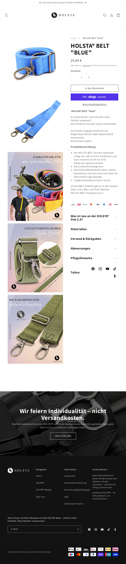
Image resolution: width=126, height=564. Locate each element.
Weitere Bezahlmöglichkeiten (94, 104)
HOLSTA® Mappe (44, 489)
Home (74, 38)
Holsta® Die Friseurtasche (24, 552)
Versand (86, 65)
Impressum (69, 476)
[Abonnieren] (78, 529)
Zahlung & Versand (73, 503)
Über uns (40, 496)
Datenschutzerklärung (75, 482)
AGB (66, 496)
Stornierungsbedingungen (77, 489)
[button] (6, 15)
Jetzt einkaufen (63, 435)
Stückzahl (76, 70)
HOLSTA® (40, 482)
